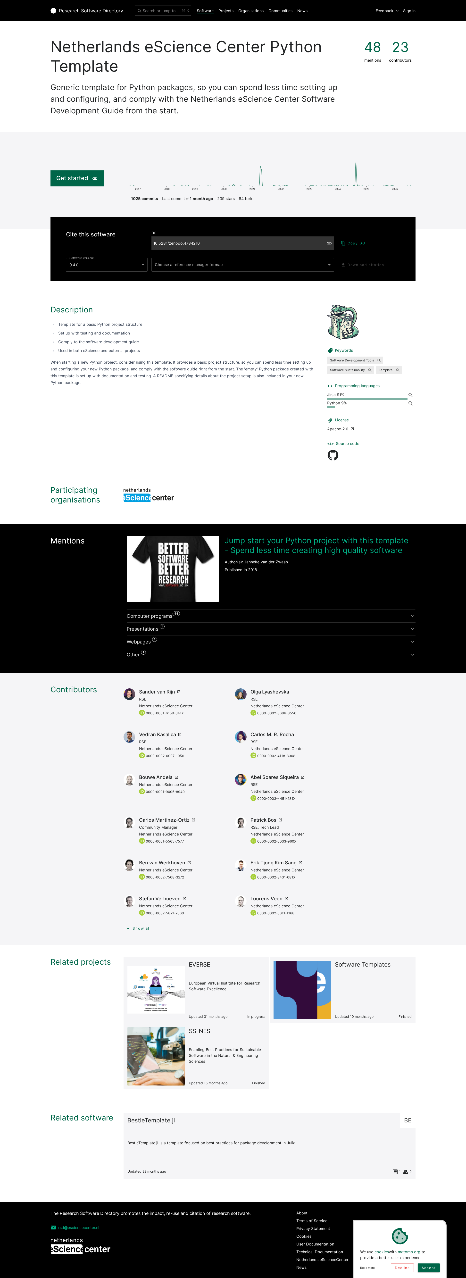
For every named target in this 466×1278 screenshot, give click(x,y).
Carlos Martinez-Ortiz (164, 820)
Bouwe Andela (156, 777)
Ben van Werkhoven (162, 863)
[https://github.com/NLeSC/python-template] (333, 455)
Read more (367, 1268)
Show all (142, 928)
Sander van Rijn (157, 692)
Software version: (81, 258)
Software (205, 10)
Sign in (409, 10)
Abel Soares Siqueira (274, 777)
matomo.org (409, 1251)
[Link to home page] (86, 11)
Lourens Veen (266, 899)
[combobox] (163, 11)
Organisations (251, 10)
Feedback (384, 10)
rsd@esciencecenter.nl (78, 1227)
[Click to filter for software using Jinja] (412, 395)
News (302, 10)
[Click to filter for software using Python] (412, 403)
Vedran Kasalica (157, 734)
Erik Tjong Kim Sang (273, 863)
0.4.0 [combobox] (73, 264)
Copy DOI (357, 243)
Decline (402, 1268)
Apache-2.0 (337, 428)
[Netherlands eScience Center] (149, 495)
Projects (225, 10)
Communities (280, 10)
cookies (381, 1251)
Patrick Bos (263, 820)
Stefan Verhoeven (160, 899)
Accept (429, 1268)
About (302, 1213)
